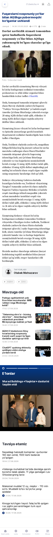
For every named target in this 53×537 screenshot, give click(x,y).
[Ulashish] (49, 4)
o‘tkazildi (33, 96)
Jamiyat (5, 26)
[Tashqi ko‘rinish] (43, 4)
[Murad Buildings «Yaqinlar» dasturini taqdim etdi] (26, 404)
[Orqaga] (4, 4)
